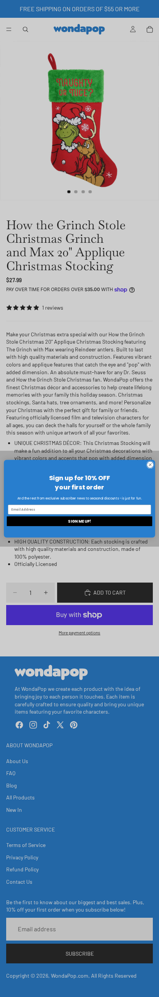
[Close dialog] (150, 464)
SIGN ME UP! (79, 520)
